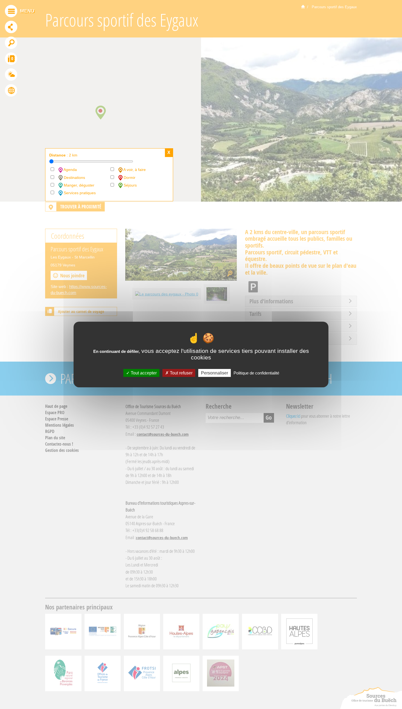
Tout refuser (181, 373)
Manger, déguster (78, 185)
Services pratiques (79, 193)
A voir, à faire (134, 169)
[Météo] (11, 75)
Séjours (130, 185)
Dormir (129, 177)
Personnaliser (214, 373)
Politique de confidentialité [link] (256, 373)
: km (63, 155)
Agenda (70, 169)
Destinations (74, 177)
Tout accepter (143, 373)
